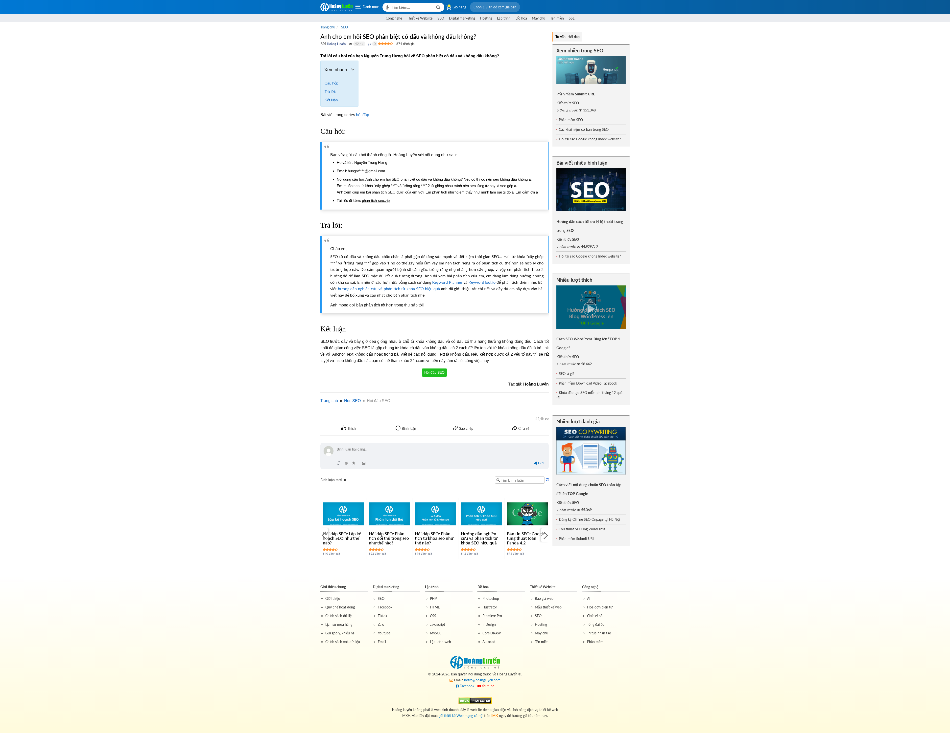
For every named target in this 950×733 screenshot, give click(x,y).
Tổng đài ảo (595, 624)
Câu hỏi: (331, 83)
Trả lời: (330, 91)
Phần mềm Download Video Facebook (588, 383)
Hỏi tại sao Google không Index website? (590, 139)
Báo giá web (544, 598)
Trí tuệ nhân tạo (599, 633)
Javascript (437, 624)
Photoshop (490, 598)
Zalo (381, 624)
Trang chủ (329, 401)
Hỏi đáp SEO (434, 372)
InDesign (489, 624)
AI (588, 598)
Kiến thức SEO (567, 103)
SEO (440, 18)
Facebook (385, 607)
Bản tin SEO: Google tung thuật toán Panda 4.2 (526, 538)
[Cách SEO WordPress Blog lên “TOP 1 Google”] (591, 307)
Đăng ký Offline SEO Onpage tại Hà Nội (589, 519)
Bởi (323, 44)
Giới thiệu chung (333, 587)
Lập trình (504, 18)
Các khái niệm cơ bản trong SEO (584, 129)
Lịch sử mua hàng (338, 624)
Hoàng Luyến (336, 44)
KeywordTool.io (482, 282)
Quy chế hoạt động (340, 607)
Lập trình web (440, 642)
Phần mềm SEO (571, 120)
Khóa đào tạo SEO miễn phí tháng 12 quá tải (589, 395)
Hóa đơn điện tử (600, 607)
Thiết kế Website (419, 18)
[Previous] (324, 535)
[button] (495, 7)
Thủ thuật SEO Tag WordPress (582, 529)
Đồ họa (521, 18)
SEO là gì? (566, 373)
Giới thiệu (332, 598)
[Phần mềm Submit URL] (591, 70)
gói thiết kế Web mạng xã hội (461, 715)
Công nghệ (394, 18)
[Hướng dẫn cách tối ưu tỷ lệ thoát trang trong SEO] (591, 189)
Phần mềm (595, 642)
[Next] (545, 535)
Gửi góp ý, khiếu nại (340, 633)
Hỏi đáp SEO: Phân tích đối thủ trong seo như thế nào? (389, 538)
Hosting (486, 18)
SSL (571, 18)
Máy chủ (538, 18)
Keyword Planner (447, 282)
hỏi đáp (362, 115)
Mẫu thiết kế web (548, 607)
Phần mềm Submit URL (575, 94)
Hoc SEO (352, 401)
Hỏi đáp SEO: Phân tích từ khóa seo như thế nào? (434, 538)
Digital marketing (462, 18)
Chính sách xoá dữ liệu (342, 642)
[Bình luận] (369, 44)
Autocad (488, 642)
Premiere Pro (492, 616)
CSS (433, 616)
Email (382, 642)
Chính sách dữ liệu (339, 616)
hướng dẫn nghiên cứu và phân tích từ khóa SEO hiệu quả (389, 288)
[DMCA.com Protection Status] (475, 700)
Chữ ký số (594, 616)
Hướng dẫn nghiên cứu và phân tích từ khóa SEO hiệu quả (479, 538)
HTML (435, 607)
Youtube (384, 633)
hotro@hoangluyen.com (482, 680)
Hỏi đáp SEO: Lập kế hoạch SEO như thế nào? (342, 538)
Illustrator (489, 607)
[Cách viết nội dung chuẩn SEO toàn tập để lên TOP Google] (591, 450)
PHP (433, 598)
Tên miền (557, 18)
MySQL (435, 633)
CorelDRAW (491, 633)
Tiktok (382, 616)
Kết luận (331, 100)
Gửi (540, 463)
